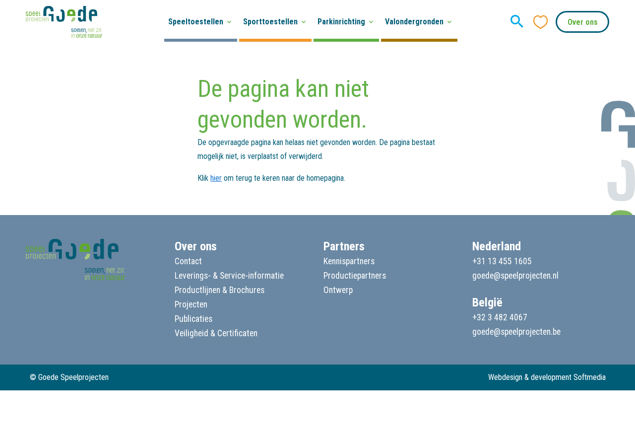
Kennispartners (349, 261)
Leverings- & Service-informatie (229, 276)
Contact (188, 261)
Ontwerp (338, 290)
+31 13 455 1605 (502, 261)
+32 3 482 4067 (499, 317)
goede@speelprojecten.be (516, 332)
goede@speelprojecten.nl (515, 276)
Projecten (191, 304)
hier (216, 178)
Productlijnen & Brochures (219, 290)
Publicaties (193, 319)
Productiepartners (354, 276)
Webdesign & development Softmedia (547, 377)
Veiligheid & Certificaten (216, 333)
